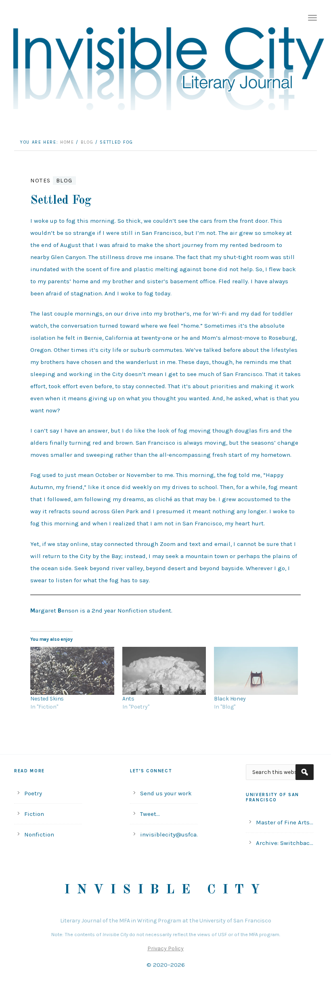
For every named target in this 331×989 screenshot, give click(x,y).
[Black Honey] (256, 671)
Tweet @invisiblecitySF (164, 815)
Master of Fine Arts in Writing (283, 823)
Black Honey (229, 698)
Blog (64, 180)
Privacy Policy (165, 948)
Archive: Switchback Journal (284, 844)
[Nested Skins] (72, 671)
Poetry (33, 793)
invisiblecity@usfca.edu (169, 834)
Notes (40, 180)
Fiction (34, 814)
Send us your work (166, 793)
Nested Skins (47, 698)
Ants (128, 698)
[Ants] (164, 671)
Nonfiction (39, 834)
